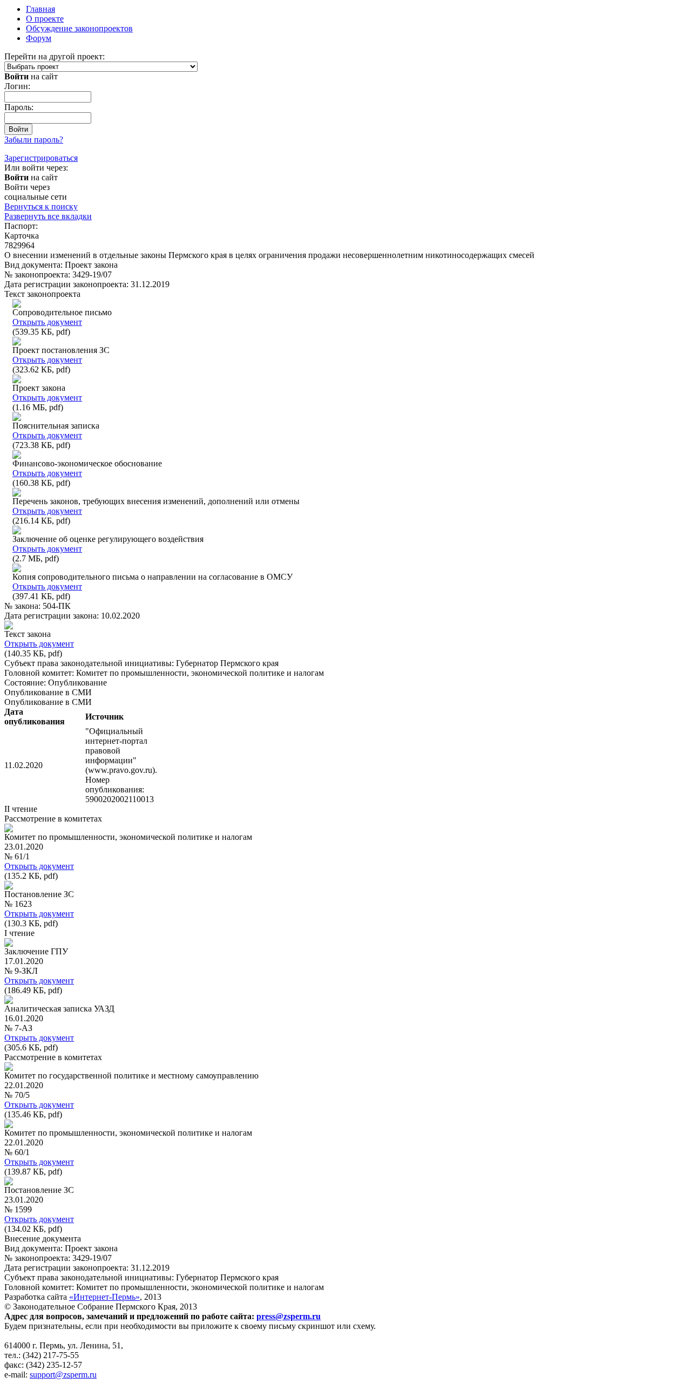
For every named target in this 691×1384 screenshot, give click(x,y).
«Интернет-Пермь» (104, 1296)
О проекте (45, 18)
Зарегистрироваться (41, 157)
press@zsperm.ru (288, 1316)
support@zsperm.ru (63, 1374)
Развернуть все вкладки (48, 216)
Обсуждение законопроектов (79, 28)
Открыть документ (47, 322)
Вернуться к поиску (41, 206)
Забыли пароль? (33, 139)
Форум (38, 38)
